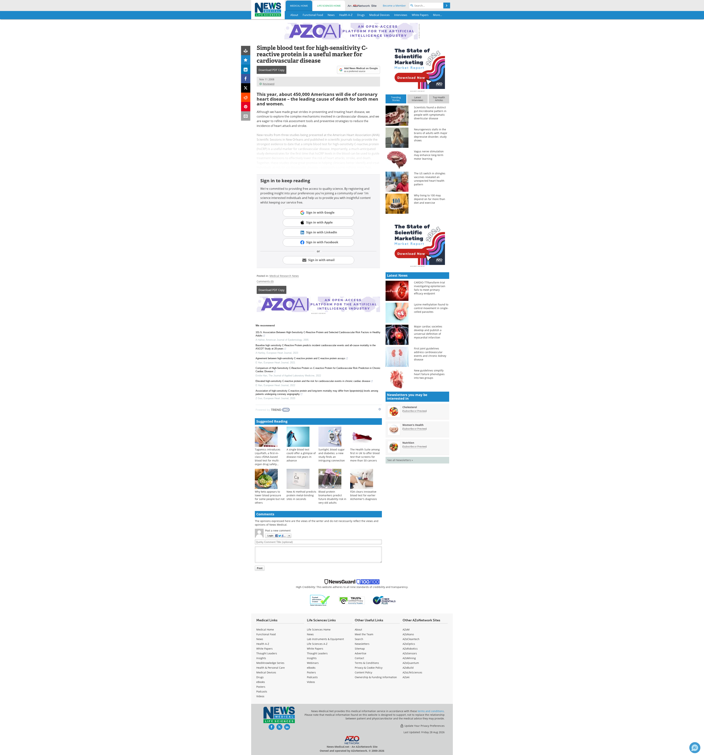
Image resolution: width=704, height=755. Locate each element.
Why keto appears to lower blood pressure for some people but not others (270, 497)
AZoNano (408, 634)
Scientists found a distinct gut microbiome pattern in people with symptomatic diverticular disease (430, 113)
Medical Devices (266, 672)
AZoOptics (409, 644)
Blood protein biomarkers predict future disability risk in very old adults (332, 497)
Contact (359, 658)
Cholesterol (409, 407)
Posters (260, 686)
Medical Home (299, 5)
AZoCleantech (411, 639)
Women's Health (412, 425)
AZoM (406, 629)
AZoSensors (410, 653)
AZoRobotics (410, 648)
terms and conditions (431, 711)
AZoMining (409, 658)
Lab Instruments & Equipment (325, 639)
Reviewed (268, 84)
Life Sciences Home (329, 5)
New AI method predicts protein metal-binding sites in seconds (301, 495)
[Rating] (245, 60)
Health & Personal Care (270, 667)
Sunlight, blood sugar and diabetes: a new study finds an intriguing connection (331, 455)
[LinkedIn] (245, 69)
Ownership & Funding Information (376, 677)
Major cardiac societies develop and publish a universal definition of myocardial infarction (428, 332)
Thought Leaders (266, 653)
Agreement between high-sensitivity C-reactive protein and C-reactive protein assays (300, 358)
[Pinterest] (245, 106)
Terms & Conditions (367, 663)
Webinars (313, 663)
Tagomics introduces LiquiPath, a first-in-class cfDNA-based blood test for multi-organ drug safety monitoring (267, 459)
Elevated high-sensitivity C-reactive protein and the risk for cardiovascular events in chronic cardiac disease (313, 381)
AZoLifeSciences (412, 672)
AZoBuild (408, 667)
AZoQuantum (411, 663)
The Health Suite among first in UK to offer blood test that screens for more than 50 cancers (365, 455)
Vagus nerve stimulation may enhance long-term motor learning (429, 155)
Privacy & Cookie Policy (368, 667)
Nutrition (408, 442)
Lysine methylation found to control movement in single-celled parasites (431, 308)
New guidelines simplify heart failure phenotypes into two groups (429, 374)
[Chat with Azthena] (694, 747)
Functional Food (266, 634)
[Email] (245, 116)
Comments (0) (265, 281)
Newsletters (362, 644)
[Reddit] (245, 97)
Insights (261, 658)
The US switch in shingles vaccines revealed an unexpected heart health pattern (429, 179)
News (259, 639)
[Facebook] (245, 78)
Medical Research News (284, 276)
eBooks (260, 682)
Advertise (360, 653)
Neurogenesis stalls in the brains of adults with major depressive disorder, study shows (430, 135)
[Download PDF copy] (245, 50)
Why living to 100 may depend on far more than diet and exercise (429, 199)
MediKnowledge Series (270, 663)
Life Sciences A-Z (317, 644)
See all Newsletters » (400, 460)
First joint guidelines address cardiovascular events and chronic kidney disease (430, 354)
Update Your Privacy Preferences (424, 725)
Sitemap (360, 648)
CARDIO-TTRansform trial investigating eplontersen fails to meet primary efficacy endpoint (429, 288)
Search (359, 639)
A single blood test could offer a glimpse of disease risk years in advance (301, 455)
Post (260, 568)
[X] (245, 88)
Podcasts (261, 691)
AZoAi (406, 677)
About (358, 629)
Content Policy (363, 672)
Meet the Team (364, 634)
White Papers (264, 648)
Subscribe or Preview (414, 411)
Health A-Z (262, 644)
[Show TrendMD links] (379, 409)
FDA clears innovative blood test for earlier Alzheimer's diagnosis (363, 495)
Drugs (260, 677)
